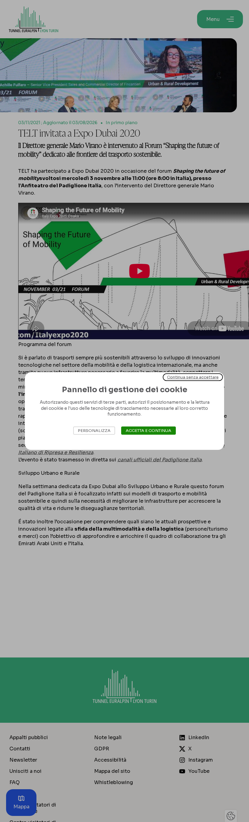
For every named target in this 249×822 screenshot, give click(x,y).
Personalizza (94, 430)
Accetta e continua (148, 430)
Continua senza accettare (193, 377)
